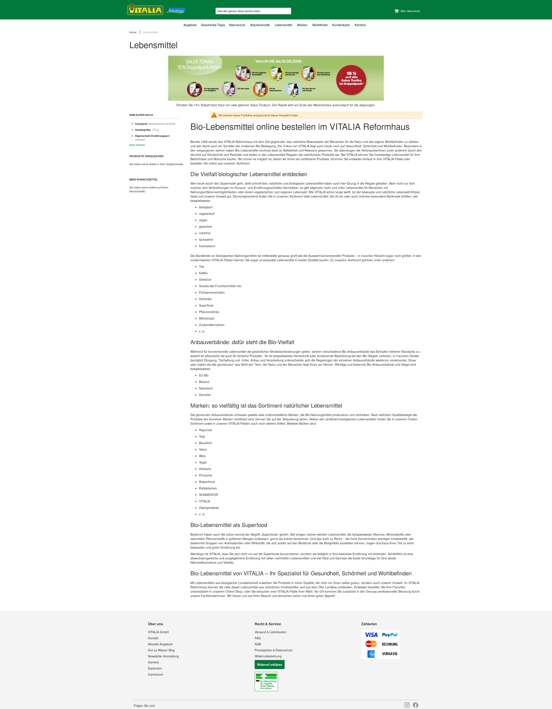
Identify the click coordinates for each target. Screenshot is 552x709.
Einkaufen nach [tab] (141, 115)
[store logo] (156, 8)
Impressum (155, 674)
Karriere (153, 662)
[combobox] (253, 11)
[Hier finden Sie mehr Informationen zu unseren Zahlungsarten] (380, 657)
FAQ (258, 638)
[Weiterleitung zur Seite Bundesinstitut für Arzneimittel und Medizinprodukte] (266, 690)
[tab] (276, 25)
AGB (258, 644)
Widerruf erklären (269, 664)
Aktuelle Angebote (160, 644)
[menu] (276, 25)
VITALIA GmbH (158, 632)
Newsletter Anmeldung (163, 656)
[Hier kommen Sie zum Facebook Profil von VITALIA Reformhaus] (415, 705)
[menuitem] (191, 25)
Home (133, 32)
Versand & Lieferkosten (270, 632)
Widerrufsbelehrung (268, 656)
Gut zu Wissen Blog (161, 650)
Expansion (155, 668)
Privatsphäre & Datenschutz (274, 650)
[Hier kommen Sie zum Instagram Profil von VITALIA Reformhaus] (407, 705)
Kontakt (153, 638)
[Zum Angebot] (276, 78)
